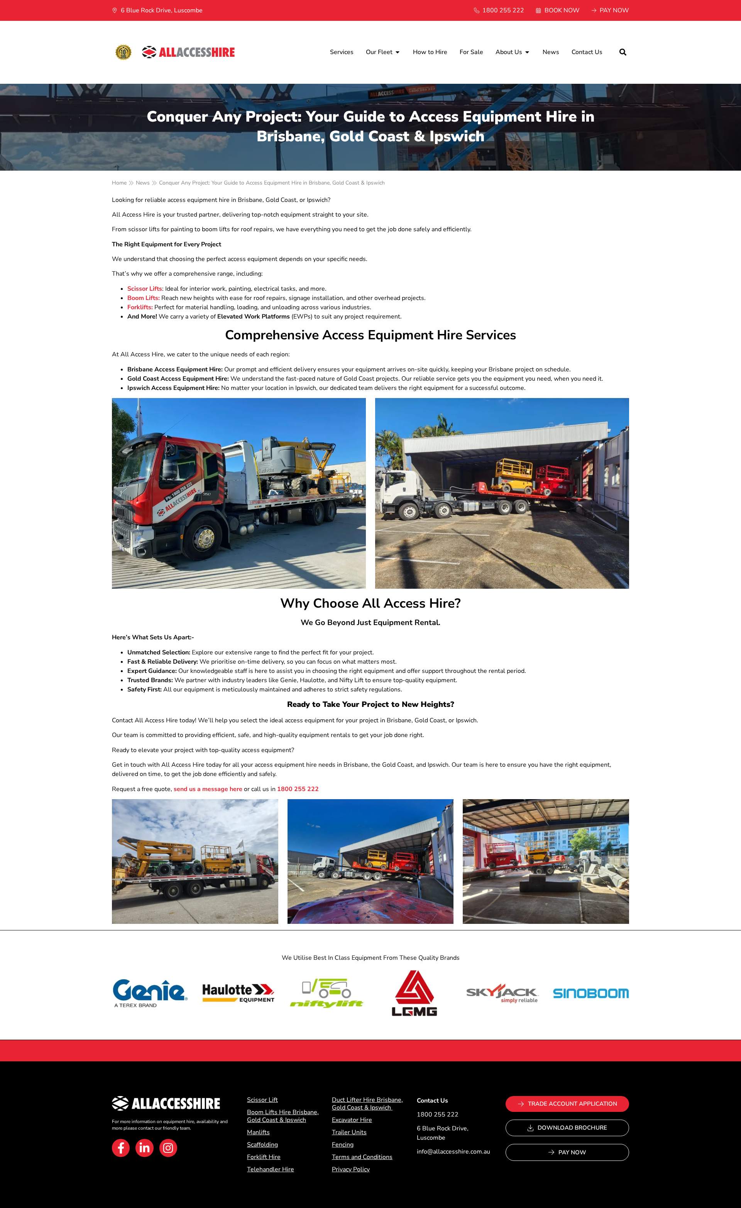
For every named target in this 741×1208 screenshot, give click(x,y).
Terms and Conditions (362, 1157)
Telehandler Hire (270, 1169)
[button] (622, 52)
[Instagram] (168, 1148)
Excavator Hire (352, 1120)
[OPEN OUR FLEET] (397, 52)
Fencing (343, 1145)
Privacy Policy (351, 1169)
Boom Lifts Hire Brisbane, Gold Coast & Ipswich (283, 1116)
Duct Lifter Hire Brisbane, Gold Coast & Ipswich (367, 1103)
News (143, 182)
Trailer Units (349, 1132)
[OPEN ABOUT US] (527, 52)
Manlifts (258, 1132)
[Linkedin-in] (144, 1148)
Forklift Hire (264, 1157)
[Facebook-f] (121, 1148)
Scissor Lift (262, 1100)
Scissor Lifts (144, 289)
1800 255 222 (297, 789)
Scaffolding (262, 1145)
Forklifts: (140, 307)
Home (119, 182)
